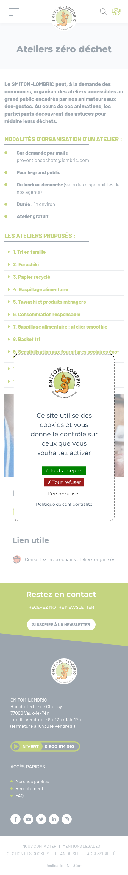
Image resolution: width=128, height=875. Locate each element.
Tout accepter (66, 470)
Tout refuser (66, 482)
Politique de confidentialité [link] (64, 504)
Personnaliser (64, 494)
